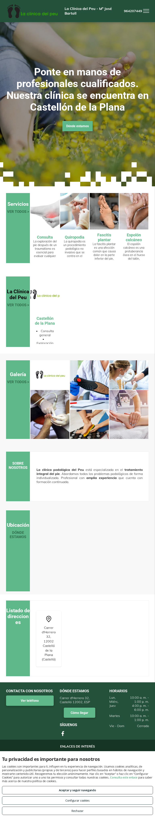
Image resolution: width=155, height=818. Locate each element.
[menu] (146, 11)
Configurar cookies (77, 800)
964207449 (133, 11)
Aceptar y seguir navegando (77, 790)
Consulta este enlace (123, 777)
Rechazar (77, 811)
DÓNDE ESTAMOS (18, 534)
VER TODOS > (18, 211)
